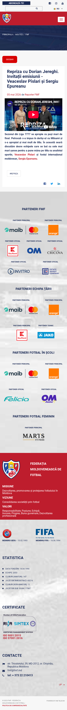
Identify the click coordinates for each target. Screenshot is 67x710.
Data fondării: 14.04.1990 (17, 569)
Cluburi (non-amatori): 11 (18, 584)
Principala (7, 34)
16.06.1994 (55, 540)
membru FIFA (42, 540)
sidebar (9, 59)
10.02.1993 (22, 540)
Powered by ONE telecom (56, 701)
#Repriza (14, 174)
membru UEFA (9, 540)
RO (58, 9)
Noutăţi (19, 34)
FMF (27, 34)
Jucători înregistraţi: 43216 (19, 580)
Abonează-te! (16, 3)
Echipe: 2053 (11, 573)
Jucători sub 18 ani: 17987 (18, 588)
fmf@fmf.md (14, 670)
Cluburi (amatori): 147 (16, 577)
